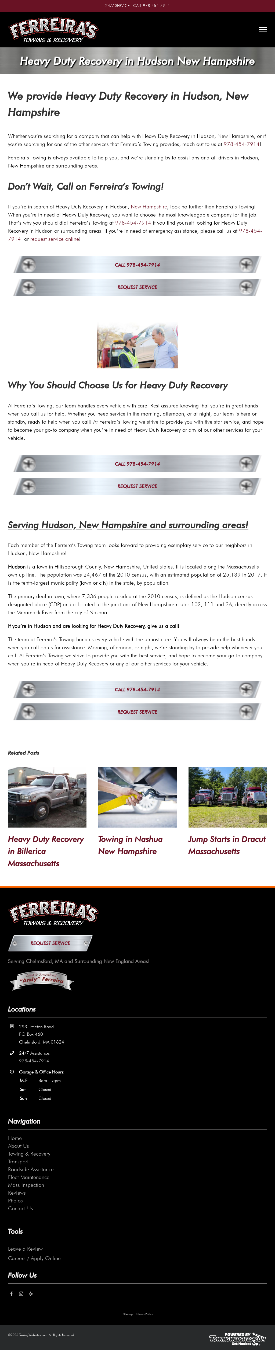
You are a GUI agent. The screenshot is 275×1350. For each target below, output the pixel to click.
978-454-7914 (156, 5)
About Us (18, 1146)
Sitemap (128, 1314)
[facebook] (11, 1294)
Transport (18, 1161)
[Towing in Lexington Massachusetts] (47, 797)
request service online (54, 239)
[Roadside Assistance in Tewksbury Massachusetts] (137, 797)
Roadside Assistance (31, 1169)
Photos (15, 1200)
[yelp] (31, 1294)
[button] (12, 819)
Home (15, 1138)
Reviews (17, 1192)
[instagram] (21, 1294)
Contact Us (20, 1208)
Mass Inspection (26, 1185)
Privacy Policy (144, 1314)
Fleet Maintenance (28, 1177)
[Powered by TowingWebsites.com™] (237, 1332)
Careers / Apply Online (34, 1258)
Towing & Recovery (29, 1153)
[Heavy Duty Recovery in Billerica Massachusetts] (228, 797)
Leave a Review (25, 1249)
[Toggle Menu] (263, 29)
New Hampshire (149, 206)
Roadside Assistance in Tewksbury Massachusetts (134, 851)
